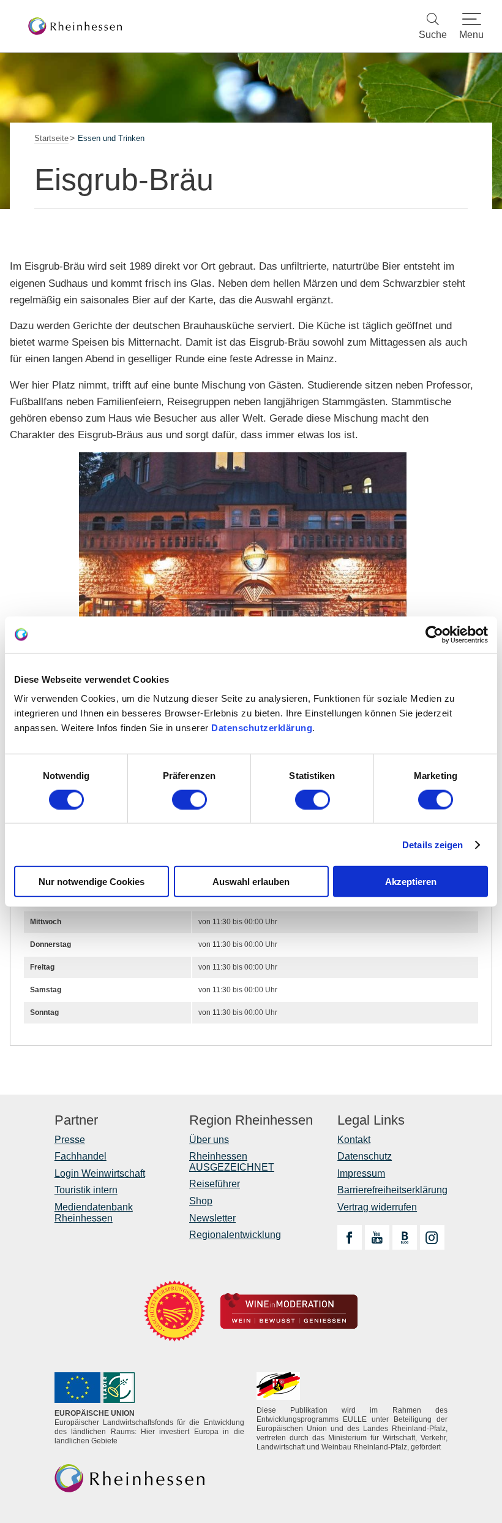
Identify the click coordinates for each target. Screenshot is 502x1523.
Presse (69, 1139)
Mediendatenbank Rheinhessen (93, 1212)
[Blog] (404, 1237)
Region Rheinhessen (251, 1120)
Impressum (361, 1173)
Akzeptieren (410, 881)
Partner (76, 1120)
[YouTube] (377, 1237)
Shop (200, 1201)
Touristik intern (86, 1190)
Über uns (209, 1139)
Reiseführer (214, 1184)
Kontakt (353, 1139)
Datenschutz (364, 1156)
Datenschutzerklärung (261, 728)
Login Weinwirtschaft (99, 1173)
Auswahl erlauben (251, 881)
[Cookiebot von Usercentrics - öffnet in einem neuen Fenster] (434, 634)
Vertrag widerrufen (377, 1207)
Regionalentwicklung (235, 1234)
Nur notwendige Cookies (91, 881)
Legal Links (371, 1120)
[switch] (189, 799)
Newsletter (212, 1218)
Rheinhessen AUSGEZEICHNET (231, 1161)
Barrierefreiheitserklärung (392, 1190)
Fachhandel (80, 1156)
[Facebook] (349, 1237)
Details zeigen (432, 844)
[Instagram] (432, 1237)
